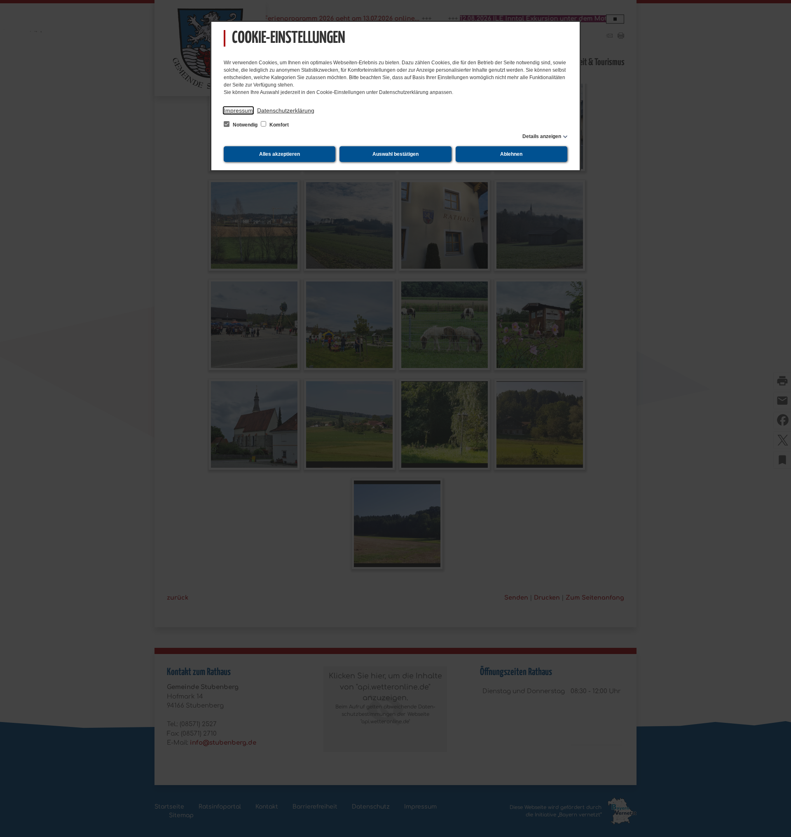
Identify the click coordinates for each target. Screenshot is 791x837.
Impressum (238, 110)
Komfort (278, 125)
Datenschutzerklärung (285, 110)
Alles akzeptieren (279, 154)
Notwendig (245, 125)
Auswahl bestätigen (395, 154)
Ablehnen (511, 154)
